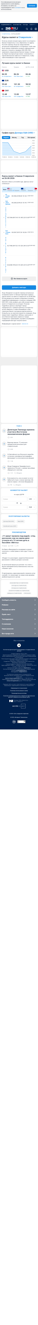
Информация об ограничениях (19, 688)
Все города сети (8, 633)
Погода (25, 24)
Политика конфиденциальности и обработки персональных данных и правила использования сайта (19, 696)
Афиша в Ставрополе (14, 593)
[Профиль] (36, 28)
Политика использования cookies (19, 690)
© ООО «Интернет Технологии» (19, 717)
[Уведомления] (31, 28)
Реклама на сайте (8, 610)
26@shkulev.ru (27, 668)
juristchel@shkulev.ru (21, 670)
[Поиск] (27, 28)
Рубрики (5, 605)
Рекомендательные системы (19, 693)
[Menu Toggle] (2, 28)
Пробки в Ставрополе (19, 588)
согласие (18, 7)
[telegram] (19, 645)
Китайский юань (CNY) (9, 526)
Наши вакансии (7, 629)
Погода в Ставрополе (19, 585)
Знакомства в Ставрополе (19, 583)
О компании (6, 624)
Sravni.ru (25, 324)
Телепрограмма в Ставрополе (19, 590)
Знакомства (17, 24)
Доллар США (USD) (8, 521)
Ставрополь (6, 34)
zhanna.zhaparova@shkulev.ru (13, 678)
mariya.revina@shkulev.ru (13, 680)
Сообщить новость (9, 600)
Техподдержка (7, 619)
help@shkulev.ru (23, 671)
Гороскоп (27, 593)
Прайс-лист (6, 614)
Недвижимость (6, 24)
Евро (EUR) (21, 521)
